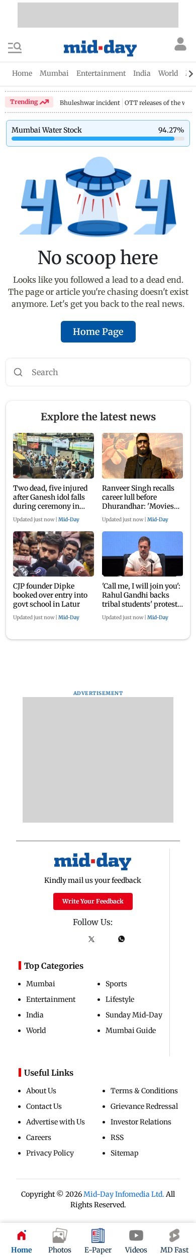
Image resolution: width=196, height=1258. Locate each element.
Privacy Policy (50, 1153)
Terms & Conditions (144, 1090)
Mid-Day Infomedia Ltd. (123, 1194)
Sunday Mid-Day (134, 1014)
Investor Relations (141, 1121)
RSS (117, 1137)
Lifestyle (120, 999)
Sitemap (125, 1153)
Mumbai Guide (131, 1030)
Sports (116, 983)
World (36, 1030)
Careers (38, 1137)
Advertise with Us (55, 1121)
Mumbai (40, 983)
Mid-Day (68, 519)
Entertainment (50, 999)
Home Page (98, 331)
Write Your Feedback (93, 901)
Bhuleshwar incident (90, 102)
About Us (41, 1090)
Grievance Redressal (144, 1106)
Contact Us (44, 1106)
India (35, 1014)
